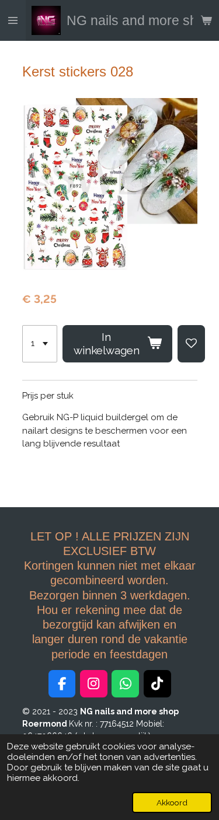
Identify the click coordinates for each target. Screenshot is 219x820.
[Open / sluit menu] (13, 20)
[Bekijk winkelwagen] (206, 20)
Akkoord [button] (172, 802)
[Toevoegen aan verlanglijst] (191, 343)
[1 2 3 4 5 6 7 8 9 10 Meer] (39, 343)
